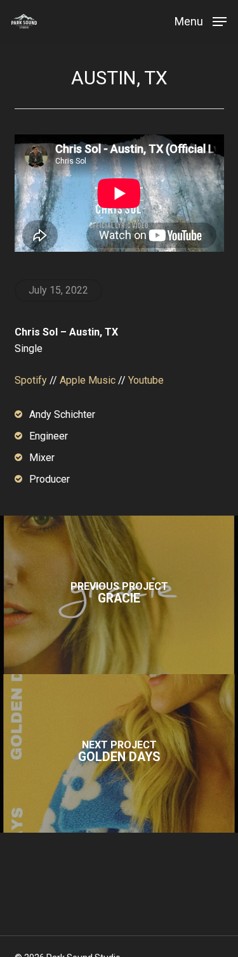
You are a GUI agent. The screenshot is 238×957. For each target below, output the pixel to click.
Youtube (146, 380)
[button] (201, 20)
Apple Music (88, 380)
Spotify (31, 380)
